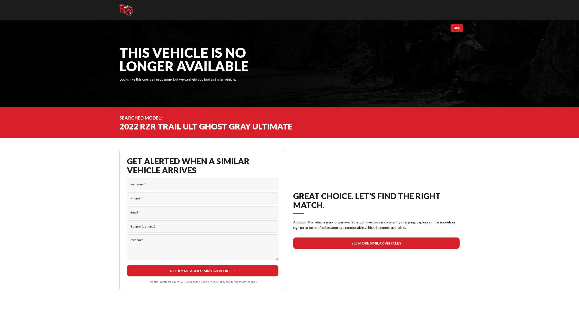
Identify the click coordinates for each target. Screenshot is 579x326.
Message (137, 240)
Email (135, 212)
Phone (136, 198)
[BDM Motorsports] (126, 10)
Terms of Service (240, 281)
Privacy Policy (217, 281)
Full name (138, 184)
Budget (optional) (143, 226)
